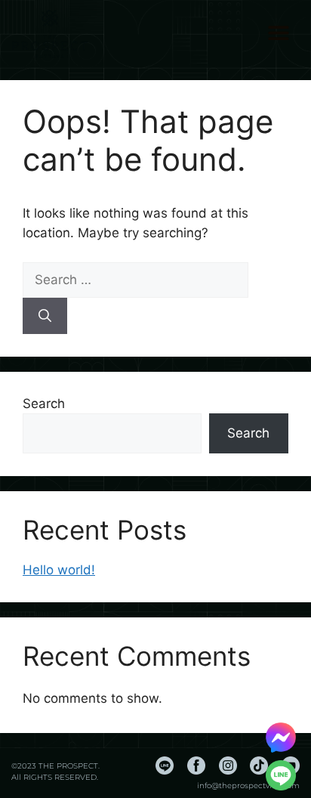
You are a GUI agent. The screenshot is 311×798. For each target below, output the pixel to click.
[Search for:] (135, 279)
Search (44, 403)
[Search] (45, 316)
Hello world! (59, 569)
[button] (278, 32)
